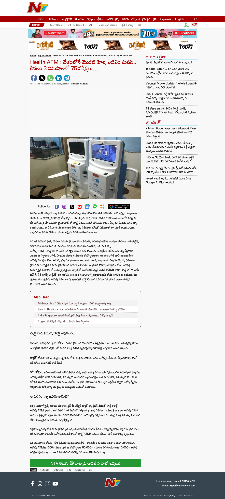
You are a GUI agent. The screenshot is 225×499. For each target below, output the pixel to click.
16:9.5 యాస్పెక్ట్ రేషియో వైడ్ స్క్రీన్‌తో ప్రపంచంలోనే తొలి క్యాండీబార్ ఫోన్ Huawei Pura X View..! (171, 170)
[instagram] (40, 484)
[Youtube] (80, 207)
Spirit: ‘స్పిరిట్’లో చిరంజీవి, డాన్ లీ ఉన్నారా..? (169, 62)
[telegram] (67, 78)
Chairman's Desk (108, 25)
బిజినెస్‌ (125, 19)
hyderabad (58, 470)
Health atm (45, 470)
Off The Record (76, 25)
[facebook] (34, 78)
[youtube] (55, 484)
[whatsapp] (50, 78)
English (179, 19)
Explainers (166, 19)
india (69, 470)
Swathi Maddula (80, 83)
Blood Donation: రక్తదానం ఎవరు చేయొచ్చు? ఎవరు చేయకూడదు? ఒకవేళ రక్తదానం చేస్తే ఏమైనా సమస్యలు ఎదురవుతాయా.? (170, 146)
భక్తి (139, 25)
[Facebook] (57, 207)
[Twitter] (72, 207)
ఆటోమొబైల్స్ (113, 19)
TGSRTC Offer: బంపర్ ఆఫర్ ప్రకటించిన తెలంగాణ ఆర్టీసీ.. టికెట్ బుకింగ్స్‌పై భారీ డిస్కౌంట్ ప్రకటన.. (170, 73)
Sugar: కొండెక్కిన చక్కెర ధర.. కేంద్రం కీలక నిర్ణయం (63, 321)
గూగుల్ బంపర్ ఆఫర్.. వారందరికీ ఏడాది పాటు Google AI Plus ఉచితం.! (168, 180)
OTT (91, 25)
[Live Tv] (194, 25)
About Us (147, 496)
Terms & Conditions (185, 496)
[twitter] (42, 78)
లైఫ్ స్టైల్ (146, 19)
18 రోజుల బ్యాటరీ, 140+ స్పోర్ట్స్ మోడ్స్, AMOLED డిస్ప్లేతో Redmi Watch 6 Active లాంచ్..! (171, 112)
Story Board (56, 25)
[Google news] (87, 207)
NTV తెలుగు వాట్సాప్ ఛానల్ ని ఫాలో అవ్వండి (86, 463)
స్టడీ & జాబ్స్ (127, 25)
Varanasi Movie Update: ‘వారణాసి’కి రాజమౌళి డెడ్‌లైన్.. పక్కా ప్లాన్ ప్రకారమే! (171, 85)
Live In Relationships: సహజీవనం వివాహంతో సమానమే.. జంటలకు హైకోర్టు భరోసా (81, 309)
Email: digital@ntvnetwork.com (178, 485)
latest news (80, 470)
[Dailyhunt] (102, 207)
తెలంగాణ (79, 19)
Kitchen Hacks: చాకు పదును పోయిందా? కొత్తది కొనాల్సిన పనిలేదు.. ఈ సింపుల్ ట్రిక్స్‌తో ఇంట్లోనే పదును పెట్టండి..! (171, 132)
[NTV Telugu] (37, 8)
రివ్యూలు (91, 19)
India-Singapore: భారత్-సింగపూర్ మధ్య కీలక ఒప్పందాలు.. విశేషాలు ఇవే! (75, 315)
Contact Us (158, 496)
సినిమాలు (53, 19)
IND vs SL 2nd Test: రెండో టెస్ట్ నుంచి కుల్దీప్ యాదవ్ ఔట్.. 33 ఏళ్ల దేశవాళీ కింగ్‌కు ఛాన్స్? (170, 159)
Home (33, 55)
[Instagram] (64, 207)
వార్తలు (42, 19)
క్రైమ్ (155, 19)
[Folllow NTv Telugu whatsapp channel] (187, 25)
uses (90, 470)
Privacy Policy (169, 496)
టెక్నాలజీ (135, 19)
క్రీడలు (100, 19)
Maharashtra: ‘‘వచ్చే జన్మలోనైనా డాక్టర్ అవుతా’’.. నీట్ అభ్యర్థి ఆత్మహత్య (74, 303)
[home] (35, 19)
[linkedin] (58, 78)
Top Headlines (44, 55)
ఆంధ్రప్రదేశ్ (67, 19)
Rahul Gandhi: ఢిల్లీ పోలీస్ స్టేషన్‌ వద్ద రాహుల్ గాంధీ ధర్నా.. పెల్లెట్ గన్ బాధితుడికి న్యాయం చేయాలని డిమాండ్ (169, 98)
